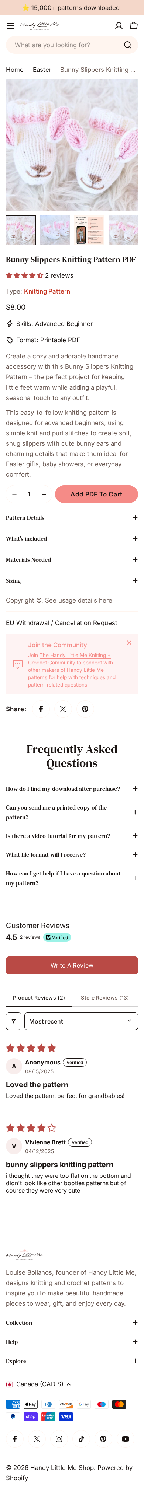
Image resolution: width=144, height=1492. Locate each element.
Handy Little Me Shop (62, 1467)
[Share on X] (63, 709)
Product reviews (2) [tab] (39, 997)
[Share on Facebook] (41, 709)
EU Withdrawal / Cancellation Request (61, 622)
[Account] (118, 25)
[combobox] (72, 45)
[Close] (129, 643)
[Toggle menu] (10, 25)
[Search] (127, 45)
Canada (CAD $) (40, 1384)
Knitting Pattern (47, 291)
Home (15, 69)
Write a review (72, 965)
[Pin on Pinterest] (85, 709)
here (105, 600)
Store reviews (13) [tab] (105, 997)
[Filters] (13, 1021)
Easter (42, 69)
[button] (25, 275)
